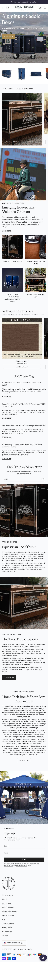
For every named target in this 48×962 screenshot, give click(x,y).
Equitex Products (8, 916)
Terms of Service (21, 865)
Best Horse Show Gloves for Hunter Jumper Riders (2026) (23, 425)
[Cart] (45, 8)
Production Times (8, 907)
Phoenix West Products (10, 911)
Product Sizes (6, 903)
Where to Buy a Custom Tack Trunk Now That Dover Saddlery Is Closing (22, 446)
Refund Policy (7, 932)
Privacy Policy (8, 865)
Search (4, 899)
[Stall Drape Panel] (22, 338)
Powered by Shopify (25, 949)
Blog (3, 919)
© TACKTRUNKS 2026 (9, 949)
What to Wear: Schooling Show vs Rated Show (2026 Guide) (21, 384)
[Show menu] (3, 8)
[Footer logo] (8, 883)
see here (34, 2)
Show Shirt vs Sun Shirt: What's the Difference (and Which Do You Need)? (23, 405)
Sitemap (5, 936)
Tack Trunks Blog (24, 376)
